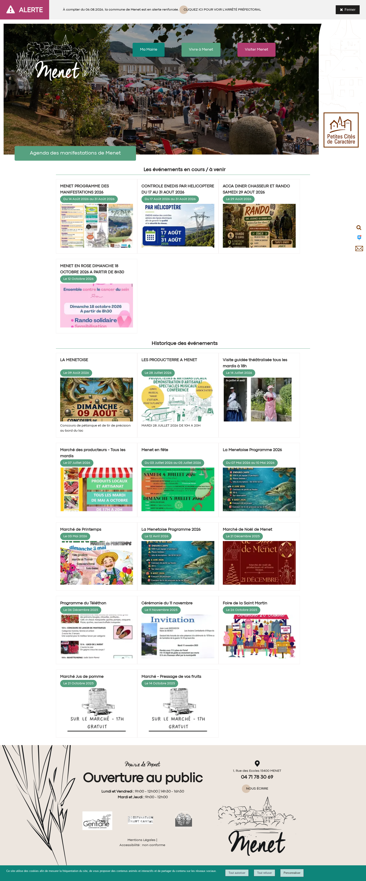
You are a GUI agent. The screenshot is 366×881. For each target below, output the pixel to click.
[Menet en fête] (177, 490)
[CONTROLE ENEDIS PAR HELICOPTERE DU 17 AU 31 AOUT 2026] (177, 226)
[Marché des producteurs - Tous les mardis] (96, 490)
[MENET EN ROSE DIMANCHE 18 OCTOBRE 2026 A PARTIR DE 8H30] (96, 306)
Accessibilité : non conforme (142, 845)
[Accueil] (58, 56)
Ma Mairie (148, 49)
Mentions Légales (141, 840)
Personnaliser (292, 872)
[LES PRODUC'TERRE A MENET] (177, 400)
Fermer (350, 9)
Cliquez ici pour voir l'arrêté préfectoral (222, 9)
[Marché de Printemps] (96, 563)
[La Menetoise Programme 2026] (259, 490)
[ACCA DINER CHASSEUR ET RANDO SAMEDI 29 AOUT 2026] (259, 226)
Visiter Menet (256, 49)
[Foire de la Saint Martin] (259, 637)
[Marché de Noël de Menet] (259, 563)
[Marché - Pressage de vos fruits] (177, 710)
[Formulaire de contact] (359, 252)
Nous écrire (257, 788)
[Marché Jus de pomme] (96, 710)
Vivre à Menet (201, 49)
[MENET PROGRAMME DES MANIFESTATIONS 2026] (96, 226)
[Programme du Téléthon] (96, 637)
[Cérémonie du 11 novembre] (177, 637)
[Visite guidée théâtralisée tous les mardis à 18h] (259, 400)
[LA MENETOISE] (96, 400)
